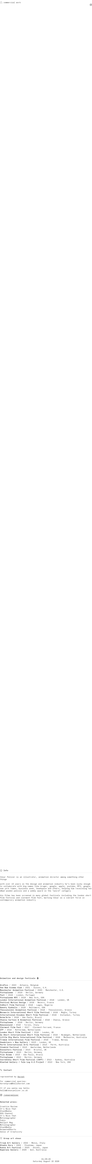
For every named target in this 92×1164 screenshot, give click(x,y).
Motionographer (8, 1125)
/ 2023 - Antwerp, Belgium (19, 986)
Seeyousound (6, 1025)
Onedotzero (6, 1042)
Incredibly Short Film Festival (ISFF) (21, 1059)
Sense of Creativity (11, 1132)
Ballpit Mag (6, 1122)
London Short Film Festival (15, 1032)
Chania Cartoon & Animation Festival (21, 1020)
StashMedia (6, 1111)
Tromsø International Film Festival (20, 1040)
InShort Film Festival (12, 1005)
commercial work (11, 2)
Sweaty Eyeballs (8, 1007)
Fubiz (3, 1120)
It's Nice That (8, 1109)
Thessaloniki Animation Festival (18, 1010)
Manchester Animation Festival (17, 990)
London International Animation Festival (23, 1000)
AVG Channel (6, 1113)
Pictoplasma (6, 992)
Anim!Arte (5, 1017)
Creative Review (8, 1106)
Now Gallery (21, 1042)
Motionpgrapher (8, 1118)
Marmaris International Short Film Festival (25, 1012)
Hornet (21, 1076)
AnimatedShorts (8, 1129)
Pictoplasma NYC (9, 997)
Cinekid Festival (9, 1047)
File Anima (6, 1054)
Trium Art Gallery (10, 1143)
